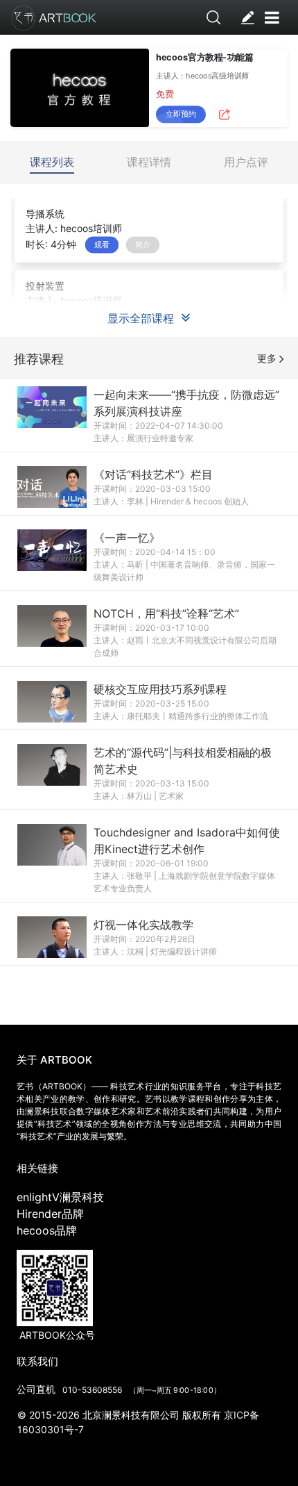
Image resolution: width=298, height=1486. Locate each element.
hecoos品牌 (47, 1230)
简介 (142, 244)
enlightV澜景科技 (60, 1197)
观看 (101, 244)
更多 (268, 358)
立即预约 (180, 114)
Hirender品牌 (50, 1214)
